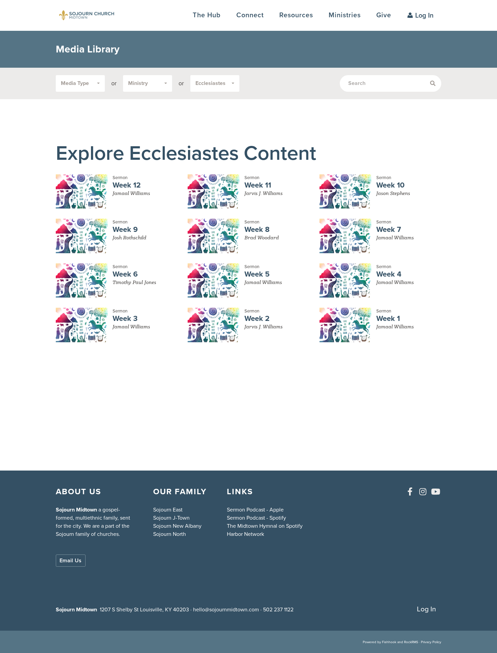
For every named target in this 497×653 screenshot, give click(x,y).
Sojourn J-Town (171, 518)
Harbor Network (245, 534)
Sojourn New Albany (177, 526)
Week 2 (256, 318)
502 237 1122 (278, 609)
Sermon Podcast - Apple (255, 510)
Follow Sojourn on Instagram (423, 491)
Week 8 (256, 229)
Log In (424, 15)
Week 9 (125, 229)
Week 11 (257, 185)
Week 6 (125, 274)
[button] (250, 15)
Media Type (75, 83)
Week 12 (127, 185)
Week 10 (390, 185)
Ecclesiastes (210, 83)
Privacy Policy (431, 642)
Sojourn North (169, 534)
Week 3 (125, 318)
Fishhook (389, 642)
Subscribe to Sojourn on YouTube (435, 491)
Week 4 (388, 274)
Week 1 (388, 318)
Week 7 (388, 229)
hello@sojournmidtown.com (226, 609)
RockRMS (411, 642)
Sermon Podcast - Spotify (256, 518)
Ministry (138, 83)
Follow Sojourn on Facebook (410, 491)
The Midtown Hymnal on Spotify (265, 526)
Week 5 (256, 274)
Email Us (71, 560)
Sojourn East (168, 510)
